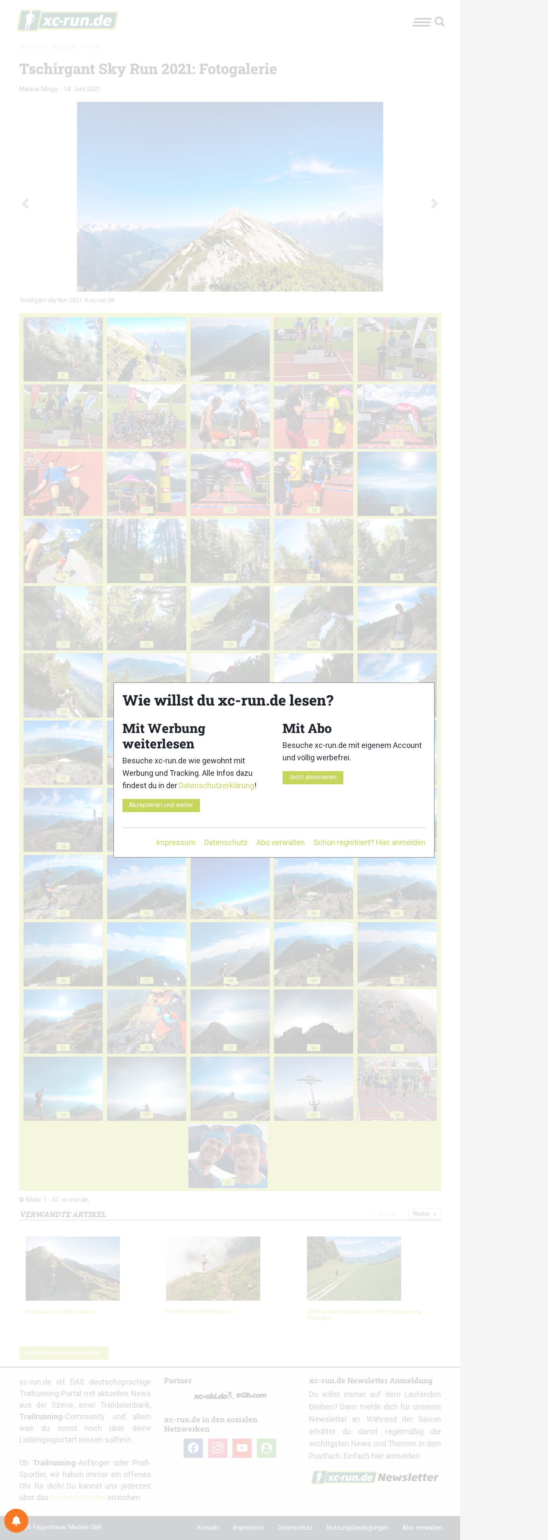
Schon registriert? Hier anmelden (369, 842)
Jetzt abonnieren (313, 777)
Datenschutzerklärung (216, 785)
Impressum (176, 842)
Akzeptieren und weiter (161, 805)
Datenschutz (226, 842)
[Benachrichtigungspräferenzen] (16, 1521)
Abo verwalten (280, 842)
